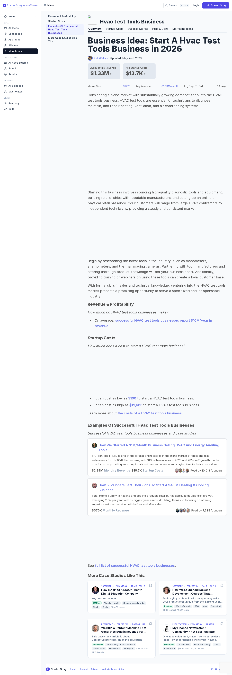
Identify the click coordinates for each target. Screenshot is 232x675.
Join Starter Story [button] (216, 5)
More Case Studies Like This (62, 39)
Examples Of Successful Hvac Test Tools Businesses (63, 29)
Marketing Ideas (182, 28)
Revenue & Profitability (62, 16)
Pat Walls (100, 58)
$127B (126, 86)
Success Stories (137, 28)
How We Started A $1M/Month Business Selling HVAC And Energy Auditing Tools (159, 447)
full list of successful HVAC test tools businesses (135, 565)
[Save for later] (150, 585)
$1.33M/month (170, 86)
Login (196, 5)
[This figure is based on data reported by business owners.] (111, 73)
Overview (95, 28)
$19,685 (135, 405)
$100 (132, 398)
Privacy (95, 669)
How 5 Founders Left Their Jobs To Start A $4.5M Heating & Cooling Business (154, 487)
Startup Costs (56, 21)
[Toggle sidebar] (35, 16)
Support (83, 669)
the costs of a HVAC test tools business (150, 413)
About (73, 669)
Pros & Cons (160, 28)
